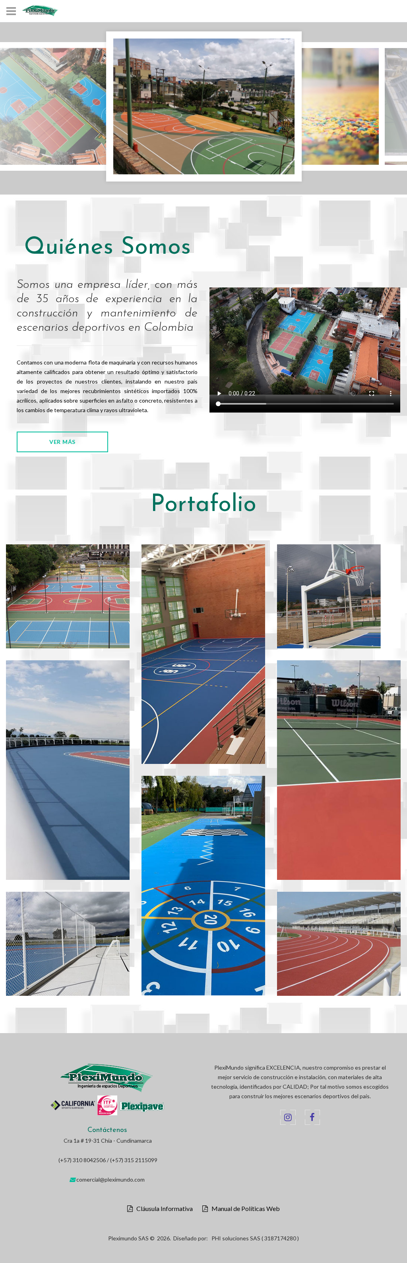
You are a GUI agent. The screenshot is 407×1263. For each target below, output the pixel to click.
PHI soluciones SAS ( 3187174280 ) (255, 1238)
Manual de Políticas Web (244, 1208)
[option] (204, 108)
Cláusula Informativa (163, 1208)
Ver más (62, 441)
